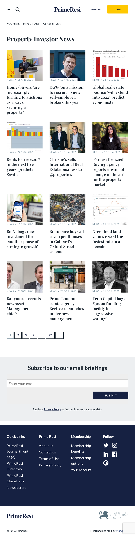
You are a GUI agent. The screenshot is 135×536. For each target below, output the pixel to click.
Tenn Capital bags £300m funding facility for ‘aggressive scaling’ (108, 308)
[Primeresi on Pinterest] (105, 463)
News (10, 80)
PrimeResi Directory (15, 466)
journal (13, 23)
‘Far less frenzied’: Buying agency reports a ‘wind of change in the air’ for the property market (108, 172)
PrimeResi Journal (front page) (17, 451)
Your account (81, 470)
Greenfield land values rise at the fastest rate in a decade (107, 239)
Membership (81, 436)
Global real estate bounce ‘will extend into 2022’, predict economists (110, 94)
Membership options (81, 460)
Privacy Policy (52, 409)
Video (96, 152)
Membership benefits (81, 448)
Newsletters (16, 487)
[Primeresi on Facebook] (114, 454)
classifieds (52, 23)
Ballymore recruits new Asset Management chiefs (24, 306)
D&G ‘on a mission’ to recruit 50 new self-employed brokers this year (67, 94)
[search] (17, 9)
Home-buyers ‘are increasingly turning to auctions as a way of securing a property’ (24, 99)
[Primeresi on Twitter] (105, 445)
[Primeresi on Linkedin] (105, 454)
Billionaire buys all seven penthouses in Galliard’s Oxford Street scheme (67, 241)
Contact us (47, 452)
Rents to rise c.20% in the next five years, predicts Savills (23, 167)
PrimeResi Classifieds (15, 478)
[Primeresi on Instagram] (114, 445)
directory (31, 23)
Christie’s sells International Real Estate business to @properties (66, 167)
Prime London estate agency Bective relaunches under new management (67, 308)
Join (117, 9)
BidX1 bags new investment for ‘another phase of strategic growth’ (22, 239)
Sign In (95, 9)
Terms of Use (49, 458)
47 (50, 335)
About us (46, 445)
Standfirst (122, 530)
